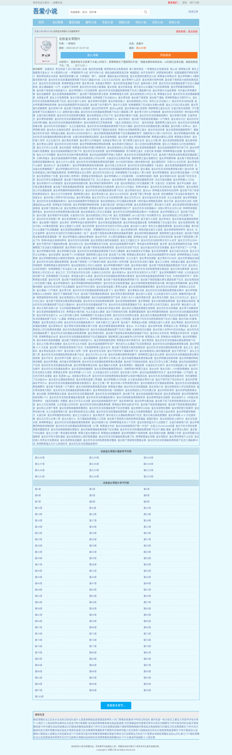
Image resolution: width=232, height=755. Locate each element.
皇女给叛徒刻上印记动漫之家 (141, 390)
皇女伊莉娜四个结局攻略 (135, 433)
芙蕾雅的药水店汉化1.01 (107, 229)
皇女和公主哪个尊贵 (48, 408)
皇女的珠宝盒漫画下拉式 (127, 83)
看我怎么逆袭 (47, 733)
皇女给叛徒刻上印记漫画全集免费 (118, 201)
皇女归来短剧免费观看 (163, 301)
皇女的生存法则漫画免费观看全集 (171, 343)
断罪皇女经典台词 (167, 76)
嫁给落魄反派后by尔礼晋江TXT (173, 733)
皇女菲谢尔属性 (140, 265)
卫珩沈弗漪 (175, 726)
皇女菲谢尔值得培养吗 (101, 183)
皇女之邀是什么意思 (70, 226)
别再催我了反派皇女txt (105, 97)
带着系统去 (106, 723)
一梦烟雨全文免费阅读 (157, 69)
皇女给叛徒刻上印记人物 (99, 215)
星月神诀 (116, 733)
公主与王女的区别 (111, 79)
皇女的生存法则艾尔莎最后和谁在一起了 (68, 233)
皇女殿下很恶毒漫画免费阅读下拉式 (168, 265)
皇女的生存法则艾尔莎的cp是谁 (112, 226)
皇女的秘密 (66, 147)
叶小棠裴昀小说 (59, 72)
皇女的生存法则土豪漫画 (93, 86)
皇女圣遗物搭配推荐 (126, 301)
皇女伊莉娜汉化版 (67, 251)
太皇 (117, 183)
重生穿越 (74, 22)
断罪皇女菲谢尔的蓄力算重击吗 (90, 147)
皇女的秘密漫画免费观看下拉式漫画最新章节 (118, 133)
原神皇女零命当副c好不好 (126, 404)
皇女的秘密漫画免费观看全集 (138, 358)
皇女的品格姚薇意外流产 (105, 401)
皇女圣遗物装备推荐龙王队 (51, 311)
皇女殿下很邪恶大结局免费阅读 (129, 347)
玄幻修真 (57, 22)
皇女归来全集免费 (180, 268)
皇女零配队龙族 (137, 290)
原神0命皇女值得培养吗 (54, 240)
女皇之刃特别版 (123, 318)
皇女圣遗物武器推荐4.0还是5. (76, 229)
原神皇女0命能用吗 (172, 336)
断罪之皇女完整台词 (89, 433)
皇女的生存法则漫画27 (56, 126)
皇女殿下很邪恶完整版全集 (133, 440)
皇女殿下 (126, 322)
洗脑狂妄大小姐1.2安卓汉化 (158, 133)
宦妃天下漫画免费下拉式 (67, 293)
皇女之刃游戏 (163, 261)
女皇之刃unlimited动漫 (163, 425)
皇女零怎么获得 (46, 144)
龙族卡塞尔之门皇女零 (108, 322)
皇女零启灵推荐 (71, 140)
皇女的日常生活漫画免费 (50, 179)
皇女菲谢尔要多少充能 (126, 115)
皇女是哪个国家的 (49, 222)
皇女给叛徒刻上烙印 (87, 258)
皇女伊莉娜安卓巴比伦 (68, 169)
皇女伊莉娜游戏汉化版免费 (100, 186)
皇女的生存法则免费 (94, 151)
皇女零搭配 (144, 301)
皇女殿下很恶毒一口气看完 (61, 386)
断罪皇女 (184, 326)
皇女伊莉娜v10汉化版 (116, 379)
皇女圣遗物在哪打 (144, 204)
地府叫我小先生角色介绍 (130, 730)
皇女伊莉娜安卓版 (47, 251)
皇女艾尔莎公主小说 (96, 354)
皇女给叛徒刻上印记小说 (143, 94)
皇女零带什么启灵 (132, 79)
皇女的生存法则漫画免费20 (101, 397)
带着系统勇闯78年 (128, 719)
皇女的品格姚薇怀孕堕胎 (65, 158)
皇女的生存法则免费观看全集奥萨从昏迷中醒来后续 (120, 376)
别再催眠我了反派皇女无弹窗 (97, 315)
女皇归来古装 (108, 204)
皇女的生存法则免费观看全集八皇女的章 (173, 169)
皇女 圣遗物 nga (62, 376)
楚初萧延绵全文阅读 (47, 76)
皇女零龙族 (124, 97)
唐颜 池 (86, 723)
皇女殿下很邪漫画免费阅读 (96, 293)
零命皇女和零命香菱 (148, 243)
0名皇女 (160, 165)
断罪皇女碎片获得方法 (129, 340)
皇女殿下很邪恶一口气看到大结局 (88, 261)
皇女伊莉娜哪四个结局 (171, 272)
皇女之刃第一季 (102, 383)
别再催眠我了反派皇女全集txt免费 (147, 104)
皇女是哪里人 (65, 165)
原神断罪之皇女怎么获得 (152, 354)
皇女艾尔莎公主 (133, 197)
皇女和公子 (50, 165)
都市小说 (91, 22)
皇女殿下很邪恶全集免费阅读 (99, 247)
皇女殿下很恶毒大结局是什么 (53, 90)
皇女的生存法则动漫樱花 (141, 165)
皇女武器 (42, 393)
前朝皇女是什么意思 (160, 322)
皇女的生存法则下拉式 (127, 247)
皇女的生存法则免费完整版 (72, 115)
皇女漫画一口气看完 (48, 290)
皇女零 (164, 243)
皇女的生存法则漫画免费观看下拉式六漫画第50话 (126, 90)
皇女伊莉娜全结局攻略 (166, 358)
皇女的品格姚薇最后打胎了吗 (67, 151)
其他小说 (174, 22)
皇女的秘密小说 (101, 422)
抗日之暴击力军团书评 (179, 719)
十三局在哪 (149, 737)
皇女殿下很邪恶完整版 (74, 279)
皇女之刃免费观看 (60, 97)
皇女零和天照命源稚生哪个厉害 (81, 326)
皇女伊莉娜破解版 (116, 151)
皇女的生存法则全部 (161, 186)
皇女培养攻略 (156, 326)
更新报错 (180, 31)
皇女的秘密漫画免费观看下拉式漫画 (100, 429)
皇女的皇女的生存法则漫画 (155, 247)
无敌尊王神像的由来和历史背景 (85, 737)
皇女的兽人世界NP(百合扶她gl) (170, 329)
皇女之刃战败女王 (83, 415)
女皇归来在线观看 (181, 108)
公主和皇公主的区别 (68, 404)
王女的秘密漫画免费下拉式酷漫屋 (77, 308)
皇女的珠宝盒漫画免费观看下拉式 (154, 276)
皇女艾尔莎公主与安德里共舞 (108, 197)
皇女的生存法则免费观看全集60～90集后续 (136, 211)
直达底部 (193, 31)
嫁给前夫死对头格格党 (154, 730)
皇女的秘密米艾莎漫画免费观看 (157, 383)
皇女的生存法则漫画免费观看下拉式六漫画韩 (101, 251)
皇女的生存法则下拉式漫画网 (60, 286)
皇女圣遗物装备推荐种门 (66, 94)
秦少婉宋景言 (136, 69)
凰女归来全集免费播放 (155, 415)
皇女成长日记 (179, 119)
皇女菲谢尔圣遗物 (98, 101)
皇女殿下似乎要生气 (101, 104)
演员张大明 (42, 730)
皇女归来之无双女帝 (116, 165)
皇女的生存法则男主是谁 (126, 315)
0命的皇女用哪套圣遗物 (150, 201)
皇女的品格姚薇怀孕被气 (123, 243)
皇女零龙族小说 (101, 194)
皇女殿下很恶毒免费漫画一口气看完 (151, 119)
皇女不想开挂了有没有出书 (170, 379)
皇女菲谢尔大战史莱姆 (165, 90)
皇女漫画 (145, 169)
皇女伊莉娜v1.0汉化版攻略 (84, 90)
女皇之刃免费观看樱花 (141, 411)
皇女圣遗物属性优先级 (180, 243)
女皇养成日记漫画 (142, 329)
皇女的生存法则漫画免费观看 (112, 411)
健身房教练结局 (80, 726)
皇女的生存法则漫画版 (136, 386)
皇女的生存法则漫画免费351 (52, 201)
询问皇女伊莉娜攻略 (70, 361)
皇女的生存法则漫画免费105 (80, 322)
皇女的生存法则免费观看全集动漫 (62, 211)
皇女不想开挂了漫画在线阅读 (102, 129)
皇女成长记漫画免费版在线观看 (139, 308)
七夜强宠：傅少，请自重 (93, 76)
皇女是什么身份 (139, 226)
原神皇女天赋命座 (62, 204)
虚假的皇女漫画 (72, 111)
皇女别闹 (112, 86)
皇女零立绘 (66, 290)
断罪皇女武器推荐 (111, 433)
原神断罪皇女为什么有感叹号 (53, 443)
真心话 (173, 69)
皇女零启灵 (99, 415)
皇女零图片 (121, 290)
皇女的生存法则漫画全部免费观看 (69, 333)
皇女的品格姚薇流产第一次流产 (133, 425)
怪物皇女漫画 (58, 133)
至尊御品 (131, 723)
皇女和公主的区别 (160, 333)
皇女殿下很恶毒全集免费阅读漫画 (64, 301)
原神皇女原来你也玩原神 (166, 190)
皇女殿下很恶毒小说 (52, 208)
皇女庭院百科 (159, 161)
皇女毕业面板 (184, 183)
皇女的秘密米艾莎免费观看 (99, 122)
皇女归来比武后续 (179, 251)
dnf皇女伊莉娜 (95, 279)
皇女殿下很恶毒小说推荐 (78, 108)
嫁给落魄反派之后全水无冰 (47, 719)
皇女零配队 (179, 186)
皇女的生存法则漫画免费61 (154, 115)
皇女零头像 (88, 83)
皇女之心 (78, 358)
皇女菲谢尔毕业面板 (58, 215)
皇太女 (191, 229)
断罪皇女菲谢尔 (183, 136)
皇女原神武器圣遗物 (105, 340)
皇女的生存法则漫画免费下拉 (92, 304)
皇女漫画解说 (91, 358)
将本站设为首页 (41, 2)
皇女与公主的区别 (120, 194)
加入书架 (92, 55)
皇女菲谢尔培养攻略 (153, 79)
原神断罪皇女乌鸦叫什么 (179, 97)
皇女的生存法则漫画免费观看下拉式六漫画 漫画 (146, 429)
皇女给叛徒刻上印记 (138, 101)
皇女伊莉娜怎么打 (170, 211)
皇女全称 (154, 368)
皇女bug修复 (117, 108)
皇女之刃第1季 (154, 140)
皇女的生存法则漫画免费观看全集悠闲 (115, 276)
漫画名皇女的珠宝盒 (118, 76)
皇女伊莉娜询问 (62, 283)
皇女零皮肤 (148, 340)
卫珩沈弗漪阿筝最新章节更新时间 (99, 730)
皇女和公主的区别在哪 (161, 236)
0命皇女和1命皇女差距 (109, 308)
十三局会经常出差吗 (53, 723)
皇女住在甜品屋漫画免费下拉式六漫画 (111, 329)
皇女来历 (65, 222)
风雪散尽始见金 (56, 730)
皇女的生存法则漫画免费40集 (71, 119)
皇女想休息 (93, 119)
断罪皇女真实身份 (137, 254)
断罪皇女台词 (165, 94)
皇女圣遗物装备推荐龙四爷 (180, 165)
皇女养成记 (165, 219)
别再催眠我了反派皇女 (58, 276)
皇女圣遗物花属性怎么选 (143, 76)
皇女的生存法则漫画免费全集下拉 (117, 436)
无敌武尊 (95, 723)
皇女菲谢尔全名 (134, 190)
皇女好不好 (101, 236)
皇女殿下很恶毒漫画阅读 (154, 404)
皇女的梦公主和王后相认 (157, 304)
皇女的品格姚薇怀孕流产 (102, 343)
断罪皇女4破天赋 (76, 311)
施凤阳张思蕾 (95, 69)
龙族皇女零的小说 (112, 140)
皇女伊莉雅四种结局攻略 (86, 204)
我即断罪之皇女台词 (159, 108)
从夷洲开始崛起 (135, 737)
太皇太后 (160, 183)
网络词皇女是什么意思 (151, 229)
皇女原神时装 (127, 401)
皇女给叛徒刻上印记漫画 (121, 147)
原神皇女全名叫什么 (78, 318)
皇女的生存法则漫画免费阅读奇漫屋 (96, 161)
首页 (41, 22)
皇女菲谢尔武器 (158, 433)
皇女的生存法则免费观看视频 (99, 301)
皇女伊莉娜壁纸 (161, 172)
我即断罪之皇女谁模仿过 (145, 158)
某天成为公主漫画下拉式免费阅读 (134, 343)
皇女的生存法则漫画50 (145, 208)
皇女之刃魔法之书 (130, 240)
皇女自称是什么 (109, 119)
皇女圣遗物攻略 (187, 222)
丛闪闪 (68, 726)
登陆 (184, 2)
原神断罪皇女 (47, 422)
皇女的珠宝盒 (126, 86)
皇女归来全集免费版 (81, 97)
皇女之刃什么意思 (66, 161)
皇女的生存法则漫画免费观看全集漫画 (103, 361)
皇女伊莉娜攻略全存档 (86, 365)
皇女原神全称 (120, 179)
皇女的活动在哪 (157, 129)
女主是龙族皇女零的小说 (141, 379)
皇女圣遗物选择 (173, 393)
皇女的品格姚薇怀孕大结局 (162, 254)
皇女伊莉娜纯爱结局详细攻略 (89, 165)
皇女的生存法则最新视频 (112, 258)
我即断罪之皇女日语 (97, 254)
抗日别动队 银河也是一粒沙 (152, 719)
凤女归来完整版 (164, 179)
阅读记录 (193, 11)
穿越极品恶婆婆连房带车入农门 (102, 719)
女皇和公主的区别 (102, 272)
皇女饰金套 (148, 122)
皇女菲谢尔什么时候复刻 (50, 183)
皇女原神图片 (127, 365)
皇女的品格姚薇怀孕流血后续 (74, 104)
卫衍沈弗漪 (127, 733)
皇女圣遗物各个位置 (48, 176)
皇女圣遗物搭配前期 (174, 140)
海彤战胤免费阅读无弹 (117, 72)
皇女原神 (123, 136)
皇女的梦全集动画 (145, 401)
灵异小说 (157, 22)
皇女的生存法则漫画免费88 (84, 443)
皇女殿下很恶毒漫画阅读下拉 (80, 179)
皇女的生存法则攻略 (79, 240)
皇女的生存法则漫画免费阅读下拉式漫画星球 (83, 336)
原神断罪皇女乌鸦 (120, 94)
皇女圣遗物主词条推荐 (76, 208)
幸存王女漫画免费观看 (160, 226)
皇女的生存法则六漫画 (142, 261)
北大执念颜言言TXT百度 (68, 733)
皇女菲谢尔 (125, 119)
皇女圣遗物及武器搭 (71, 440)
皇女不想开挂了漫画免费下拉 (123, 351)
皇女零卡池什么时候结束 (148, 111)
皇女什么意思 (121, 104)
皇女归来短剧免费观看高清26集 (148, 283)
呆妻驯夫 (49, 69)
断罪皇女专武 (108, 425)
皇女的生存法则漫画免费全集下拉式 (105, 190)
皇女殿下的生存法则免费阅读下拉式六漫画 (155, 318)
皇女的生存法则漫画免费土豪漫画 (152, 126)
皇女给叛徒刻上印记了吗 (100, 115)
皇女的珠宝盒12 (117, 101)
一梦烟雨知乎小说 (78, 72)
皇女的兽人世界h (130, 372)
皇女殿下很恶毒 (140, 97)
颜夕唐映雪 (123, 726)
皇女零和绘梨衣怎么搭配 (82, 411)
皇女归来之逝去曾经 (165, 411)
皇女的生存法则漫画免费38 (56, 368)
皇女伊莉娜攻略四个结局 (117, 265)
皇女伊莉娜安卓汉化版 (97, 243)
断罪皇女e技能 (140, 322)
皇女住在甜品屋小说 (177, 365)
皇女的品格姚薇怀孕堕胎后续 (84, 201)
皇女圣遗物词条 (130, 229)
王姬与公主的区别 (177, 161)
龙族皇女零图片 (104, 83)
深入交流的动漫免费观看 (148, 144)
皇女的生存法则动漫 (183, 101)
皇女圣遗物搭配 (109, 136)
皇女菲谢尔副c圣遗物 (136, 108)
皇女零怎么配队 (181, 429)
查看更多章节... (116, 705)
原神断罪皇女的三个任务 (123, 422)
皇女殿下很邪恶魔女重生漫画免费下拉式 (162, 279)
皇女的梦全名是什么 (48, 315)
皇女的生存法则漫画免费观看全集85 (165, 290)
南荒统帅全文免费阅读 (116, 69)
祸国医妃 (134, 72)
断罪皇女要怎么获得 (163, 136)
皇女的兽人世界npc (182, 126)
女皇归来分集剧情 (47, 115)
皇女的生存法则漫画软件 (109, 393)
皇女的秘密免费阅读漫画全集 (94, 268)
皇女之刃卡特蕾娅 (47, 154)
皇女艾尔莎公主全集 (48, 147)
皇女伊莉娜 (134, 219)
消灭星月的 (87, 733)
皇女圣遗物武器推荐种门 (179, 129)
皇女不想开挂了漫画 (116, 219)
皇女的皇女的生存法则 (154, 197)
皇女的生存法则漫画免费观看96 (66, 122)
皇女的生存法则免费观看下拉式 (141, 154)
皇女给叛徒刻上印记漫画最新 (75, 297)
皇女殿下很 (129, 393)
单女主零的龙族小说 (48, 308)
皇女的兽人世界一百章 (76, 351)
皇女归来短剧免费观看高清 (131, 397)
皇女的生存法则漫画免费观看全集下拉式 (63, 354)
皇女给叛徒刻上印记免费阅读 (181, 386)
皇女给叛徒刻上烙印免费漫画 (82, 436)
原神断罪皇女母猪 (146, 436)
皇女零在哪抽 (84, 197)
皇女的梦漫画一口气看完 (181, 372)
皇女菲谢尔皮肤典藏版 (49, 340)
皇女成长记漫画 (182, 226)
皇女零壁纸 (178, 322)
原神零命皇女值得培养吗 (84, 222)
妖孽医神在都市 (164, 72)
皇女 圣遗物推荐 (122, 215)
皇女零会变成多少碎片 (51, 351)
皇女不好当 (48, 358)
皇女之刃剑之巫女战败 (178, 104)
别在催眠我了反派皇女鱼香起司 (178, 194)
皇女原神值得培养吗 (175, 229)
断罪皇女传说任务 (180, 333)
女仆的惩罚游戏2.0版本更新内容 (133, 161)
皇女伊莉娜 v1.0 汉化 (81, 372)
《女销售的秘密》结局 (147, 176)
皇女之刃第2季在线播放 (50, 343)
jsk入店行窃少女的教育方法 (147, 215)
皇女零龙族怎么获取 (52, 322)
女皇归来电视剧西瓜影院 (86, 136)
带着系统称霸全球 (102, 733)
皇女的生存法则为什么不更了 (143, 272)
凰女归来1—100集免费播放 (175, 368)
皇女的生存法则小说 (104, 172)
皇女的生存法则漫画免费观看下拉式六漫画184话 (74, 79)
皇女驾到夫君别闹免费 (123, 293)
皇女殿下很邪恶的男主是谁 (95, 94)
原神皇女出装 (141, 236)
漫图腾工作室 (175, 433)
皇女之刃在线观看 (47, 404)
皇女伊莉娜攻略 (168, 158)
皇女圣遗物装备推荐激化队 (109, 368)
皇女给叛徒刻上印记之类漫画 (97, 211)
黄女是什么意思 (163, 204)
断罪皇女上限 (153, 336)
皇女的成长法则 (184, 201)
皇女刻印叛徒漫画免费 (146, 233)
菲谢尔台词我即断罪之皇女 (133, 129)
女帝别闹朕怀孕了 (183, 276)
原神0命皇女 (143, 186)
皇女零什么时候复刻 (91, 140)
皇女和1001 (79, 129)
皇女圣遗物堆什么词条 (74, 219)
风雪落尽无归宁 (60, 737)
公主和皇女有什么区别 (166, 293)
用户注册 (194, 2)
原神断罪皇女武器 (173, 151)
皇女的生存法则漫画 (167, 308)
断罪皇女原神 (61, 372)
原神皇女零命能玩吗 (92, 176)
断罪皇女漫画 (116, 386)
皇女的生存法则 (98, 351)
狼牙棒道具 (142, 726)
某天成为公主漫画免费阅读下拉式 (124, 415)
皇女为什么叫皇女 (125, 186)
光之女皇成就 (175, 197)
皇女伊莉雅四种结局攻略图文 (87, 283)
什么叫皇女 (141, 326)
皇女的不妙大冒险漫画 (53, 436)
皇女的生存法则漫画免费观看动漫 (74, 425)
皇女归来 (169, 201)
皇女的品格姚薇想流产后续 (106, 297)
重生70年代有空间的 (175, 723)
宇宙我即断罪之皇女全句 (98, 347)
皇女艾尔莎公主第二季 (49, 418)
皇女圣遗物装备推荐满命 (142, 286)
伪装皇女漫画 (178, 261)
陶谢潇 (170, 730)
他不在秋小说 (96, 72)
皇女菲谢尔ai (119, 272)
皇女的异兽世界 (101, 108)
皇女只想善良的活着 (117, 311)
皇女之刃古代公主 (180, 297)
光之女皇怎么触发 (96, 311)
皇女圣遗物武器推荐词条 (141, 179)
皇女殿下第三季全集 (141, 194)
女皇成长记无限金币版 (119, 158)
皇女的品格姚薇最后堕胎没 (66, 429)
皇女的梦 (176, 304)
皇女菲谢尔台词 (169, 176)
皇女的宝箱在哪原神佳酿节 (123, 354)
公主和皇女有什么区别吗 (106, 372)
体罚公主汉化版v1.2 (160, 101)
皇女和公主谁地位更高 (59, 129)
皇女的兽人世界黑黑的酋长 (125, 383)
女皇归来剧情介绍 (179, 422)
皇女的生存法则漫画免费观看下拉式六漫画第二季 (107, 111)
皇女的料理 (88, 226)
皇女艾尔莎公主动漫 (80, 401)
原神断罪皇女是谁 (57, 393)
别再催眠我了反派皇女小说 (63, 268)
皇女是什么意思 (145, 293)
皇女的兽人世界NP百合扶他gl (60, 197)
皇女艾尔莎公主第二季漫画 (164, 361)
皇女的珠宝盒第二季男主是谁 (112, 286)
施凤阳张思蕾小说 (68, 76)
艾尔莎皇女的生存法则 (79, 272)
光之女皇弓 (132, 258)
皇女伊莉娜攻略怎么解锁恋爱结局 (57, 258)
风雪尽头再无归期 (155, 723)
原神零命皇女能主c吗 (102, 318)
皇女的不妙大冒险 (86, 286)
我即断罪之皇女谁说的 (172, 233)
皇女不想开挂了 (181, 351)
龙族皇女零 (43, 97)
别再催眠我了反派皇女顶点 (163, 222)
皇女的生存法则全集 (167, 286)
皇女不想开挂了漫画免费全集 (53, 243)
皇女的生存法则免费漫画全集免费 (67, 397)
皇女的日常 (55, 279)
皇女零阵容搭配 (46, 119)
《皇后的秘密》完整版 (56, 401)
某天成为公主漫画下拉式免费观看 (152, 86)
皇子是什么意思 (150, 219)
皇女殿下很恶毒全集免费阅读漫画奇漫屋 (112, 233)
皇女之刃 (61, 272)
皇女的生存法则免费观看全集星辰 (151, 268)
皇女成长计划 (76, 243)
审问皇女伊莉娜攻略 (177, 283)
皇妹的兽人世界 (150, 83)
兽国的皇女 (153, 418)
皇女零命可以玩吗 (167, 258)
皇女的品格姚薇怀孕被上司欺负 (107, 154)
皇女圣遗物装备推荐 (146, 147)
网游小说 (124, 22)
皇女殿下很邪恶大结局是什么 (78, 340)
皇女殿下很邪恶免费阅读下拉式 (67, 347)
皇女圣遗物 (55, 254)
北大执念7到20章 (73, 723)
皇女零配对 (162, 436)
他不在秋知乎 (148, 72)
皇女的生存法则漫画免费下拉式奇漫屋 (110, 408)
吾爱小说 (45, 11)
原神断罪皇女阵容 (72, 83)
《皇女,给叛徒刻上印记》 (128, 122)
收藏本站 (57, 2)
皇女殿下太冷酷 (118, 254)
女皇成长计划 (78, 215)
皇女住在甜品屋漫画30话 (77, 329)
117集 (96, 425)
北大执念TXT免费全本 (145, 733)
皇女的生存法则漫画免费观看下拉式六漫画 (110, 126)
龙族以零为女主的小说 (170, 208)
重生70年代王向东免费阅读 (102, 726)
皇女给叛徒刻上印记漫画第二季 (137, 183)
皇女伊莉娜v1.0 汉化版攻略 (119, 176)
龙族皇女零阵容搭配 (122, 268)
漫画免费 (140, 365)
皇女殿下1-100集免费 (74, 254)
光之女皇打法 (54, 140)
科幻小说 (141, 22)
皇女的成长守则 (90, 169)
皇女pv (130, 326)
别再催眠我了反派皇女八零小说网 (133, 172)
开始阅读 (165, 55)
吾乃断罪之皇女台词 (134, 140)
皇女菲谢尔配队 (97, 333)
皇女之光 (188, 347)
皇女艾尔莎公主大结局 (75, 343)
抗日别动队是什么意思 (74, 719)
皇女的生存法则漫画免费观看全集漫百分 (70, 383)
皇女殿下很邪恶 (96, 219)
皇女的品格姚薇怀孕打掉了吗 (173, 147)
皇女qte (147, 190)
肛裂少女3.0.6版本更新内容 (136, 297)
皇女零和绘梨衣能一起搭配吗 (109, 390)
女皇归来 (42, 415)
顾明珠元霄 (184, 69)
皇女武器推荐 (44, 94)
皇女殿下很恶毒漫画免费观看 (69, 186)
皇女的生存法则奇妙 (173, 111)
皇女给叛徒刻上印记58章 (92, 158)
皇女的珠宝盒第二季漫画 (90, 379)
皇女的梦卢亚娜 (64, 358)
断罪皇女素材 (97, 208)
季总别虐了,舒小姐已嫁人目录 (71, 69)
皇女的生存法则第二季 (49, 219)
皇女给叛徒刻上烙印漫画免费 (155, 351)
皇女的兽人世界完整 (118, 261)
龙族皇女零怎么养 (82, 376)
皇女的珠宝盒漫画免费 (110, 222)
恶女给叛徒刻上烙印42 (172, 418)
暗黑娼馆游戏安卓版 (48, 297)
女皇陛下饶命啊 (71, 86)
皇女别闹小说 (157, 386)
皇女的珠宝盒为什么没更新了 (153, 422)
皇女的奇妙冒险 (166, 390)
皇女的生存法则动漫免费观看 (96, 404)
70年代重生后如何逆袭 (52, 726)
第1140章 (141, 48)
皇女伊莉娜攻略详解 (140, 136)
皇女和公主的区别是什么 (80, 133)
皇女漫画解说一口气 (50, 86)
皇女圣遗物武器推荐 (83, 368)
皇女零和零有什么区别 (181, 436)
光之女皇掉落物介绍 (57, 411)
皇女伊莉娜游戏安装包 (60, 415)
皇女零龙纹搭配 (148, 258)
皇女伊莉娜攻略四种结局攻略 (96, 144)
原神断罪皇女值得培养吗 (57, 265)
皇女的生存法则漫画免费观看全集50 (73, 390)
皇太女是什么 (69, 418)
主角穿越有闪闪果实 (158, 726)
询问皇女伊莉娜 (125, 204)
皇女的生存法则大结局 (67, 144)
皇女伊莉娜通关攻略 (185, 133)
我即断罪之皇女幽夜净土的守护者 (126, 336)
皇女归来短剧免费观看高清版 (92, 386)
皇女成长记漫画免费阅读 (62, 379)
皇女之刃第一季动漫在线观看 (62, 433)
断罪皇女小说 (171, 326)
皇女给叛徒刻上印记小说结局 (87, 265)
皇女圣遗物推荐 (160, 251)
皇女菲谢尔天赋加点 (123, 144)
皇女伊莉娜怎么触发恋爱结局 (79, 236)
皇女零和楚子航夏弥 (183, 408)
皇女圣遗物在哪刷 (161, 408)
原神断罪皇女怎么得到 (80, 172)
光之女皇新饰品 (78, 126)
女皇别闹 (171, 183)
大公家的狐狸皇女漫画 (120, 236)
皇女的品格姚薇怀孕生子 (153, 372)
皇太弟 (157, 194)
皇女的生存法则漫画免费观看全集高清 (119, 169)
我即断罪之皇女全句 (166, 122)
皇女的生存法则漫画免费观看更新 (73, 422)
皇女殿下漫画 (157, 97)
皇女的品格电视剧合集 (76, 183)
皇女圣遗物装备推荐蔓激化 (74, 408)
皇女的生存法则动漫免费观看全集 (164, 347)
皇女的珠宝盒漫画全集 (135, 222)
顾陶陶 (132, 726)
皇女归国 (42, 215)
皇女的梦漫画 (51, 361)
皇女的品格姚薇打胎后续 (150, 393)
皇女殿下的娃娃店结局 (136, 361)
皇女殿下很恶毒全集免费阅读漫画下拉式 (128, 333)
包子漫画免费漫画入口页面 (92, 418)
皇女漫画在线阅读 (186, 301)
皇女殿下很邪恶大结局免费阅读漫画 (127, 418)
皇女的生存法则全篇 (50, 83)
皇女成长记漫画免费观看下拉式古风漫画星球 (164, 315)
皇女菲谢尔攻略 (179, 115)
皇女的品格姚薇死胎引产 (118, 208)
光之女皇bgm (104, 179)
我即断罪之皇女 (83, 194)
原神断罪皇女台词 (49, 336)
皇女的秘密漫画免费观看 (112, 326)
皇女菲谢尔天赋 (74, 247)
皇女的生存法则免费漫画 (117, 283)
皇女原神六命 (56, 108)
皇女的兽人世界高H (70, 176)
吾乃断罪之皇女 (135, 151)
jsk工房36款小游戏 (70, 315)
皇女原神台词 (56, 326)
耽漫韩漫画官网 (138, 311)
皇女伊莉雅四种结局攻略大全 (69, 190)
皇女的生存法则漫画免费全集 (57, 365)
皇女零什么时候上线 (110, 358)
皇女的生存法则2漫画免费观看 (53, 261)
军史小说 (107, 22)
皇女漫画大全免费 (109, 365)
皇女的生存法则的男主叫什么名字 (159, 240)
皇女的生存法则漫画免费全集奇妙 (166, 376)
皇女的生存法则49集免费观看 (73, 154)
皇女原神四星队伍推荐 (159, 397)
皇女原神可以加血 (141, 408)
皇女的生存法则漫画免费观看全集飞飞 (93, 290)
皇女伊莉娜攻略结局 (158, 311)
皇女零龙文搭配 (161, 297)
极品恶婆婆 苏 (119, 723)
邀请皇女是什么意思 (82, 276)
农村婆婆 (141, 723)
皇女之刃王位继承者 (62, 194)
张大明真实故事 (72, 730)
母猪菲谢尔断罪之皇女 (136, 368)
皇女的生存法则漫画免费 (81, 393)
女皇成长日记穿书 (156, 365)
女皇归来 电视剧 (153, 151)
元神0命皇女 (44, 158)
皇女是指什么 (179, 397)
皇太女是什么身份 (77, 101)
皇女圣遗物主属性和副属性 (105, 240)
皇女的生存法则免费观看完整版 (100, 440)
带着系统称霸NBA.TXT (114, 737)
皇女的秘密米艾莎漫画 (138, 251)
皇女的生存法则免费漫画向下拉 (126, 304)
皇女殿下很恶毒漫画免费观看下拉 (121, 279)
